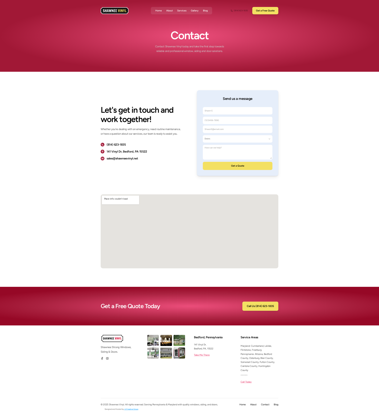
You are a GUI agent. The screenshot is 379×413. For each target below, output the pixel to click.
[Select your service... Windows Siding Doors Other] (237, 139)
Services (181, 10)
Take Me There (202, 355)
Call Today (246, 381)
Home (242, 404)
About (169, 10)
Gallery (195, 10)
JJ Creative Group (131, 409)
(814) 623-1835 (116, 144)
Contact (265, 404)
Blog (205, 10)
